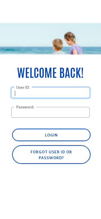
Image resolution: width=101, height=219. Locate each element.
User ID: (23, 87)
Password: (25, 107)
